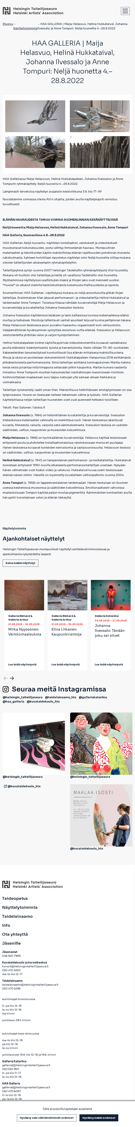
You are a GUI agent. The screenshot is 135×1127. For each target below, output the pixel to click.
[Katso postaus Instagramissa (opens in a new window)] (34, 743)
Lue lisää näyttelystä (22, 664)
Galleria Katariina (107, 616)
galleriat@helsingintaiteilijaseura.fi (26, 1065)
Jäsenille (11, 943)
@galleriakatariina (93, 697)
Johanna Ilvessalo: (110, 631)
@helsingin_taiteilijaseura (23, 697)
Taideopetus (15, 898)
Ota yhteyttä (15, 934)
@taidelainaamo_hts (60, 697)
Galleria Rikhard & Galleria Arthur (20, 617)
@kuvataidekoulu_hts (43, 701)
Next (11, 677)
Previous (5, 677)
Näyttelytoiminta (25, 28)
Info (6, 925)
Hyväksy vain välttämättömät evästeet (47, 1118)
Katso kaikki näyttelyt (20, 563)
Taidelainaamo (17, 916)
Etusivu (8, 24)
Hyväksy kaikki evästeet (98, 1118)
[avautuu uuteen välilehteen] (5, 786)
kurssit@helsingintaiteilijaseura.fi (25, 966)
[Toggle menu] (125, 11)
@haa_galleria (13, 701)
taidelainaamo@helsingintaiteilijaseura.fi (30, 984)
